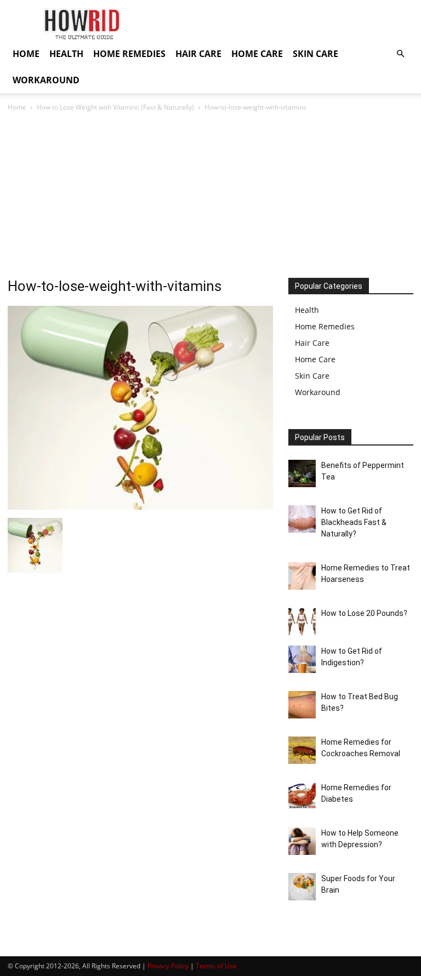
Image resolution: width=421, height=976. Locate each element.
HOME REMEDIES (129, 54)
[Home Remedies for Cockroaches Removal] (302, 750)
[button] (400, 54)
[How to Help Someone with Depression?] (302, 841)
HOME (26, 54)
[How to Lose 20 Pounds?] (302, 621)
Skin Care (312, 375)
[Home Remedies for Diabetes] (302, 795)
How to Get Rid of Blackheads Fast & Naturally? (353, 522)
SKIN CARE (315, 54)
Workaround (317, 392)
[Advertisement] (210, 195)
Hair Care (312, 343)
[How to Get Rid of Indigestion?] (302, 659)
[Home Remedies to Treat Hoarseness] (302, 576)
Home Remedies (325, 326)
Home (17, 107)
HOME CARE (257, 54)
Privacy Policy (168, 966)
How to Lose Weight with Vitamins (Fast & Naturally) (115, 107)
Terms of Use (216, 966)
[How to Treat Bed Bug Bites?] (302, 704)
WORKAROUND (46, 80)
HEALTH (66, 54)
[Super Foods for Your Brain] (302, 886)
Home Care (315, 359)
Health (307, 310)
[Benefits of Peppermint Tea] (302, 473)
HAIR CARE (198, 54)
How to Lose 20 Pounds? (364, 613)
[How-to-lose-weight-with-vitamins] (140, 506)
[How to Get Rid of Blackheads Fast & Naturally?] (302, 519)
